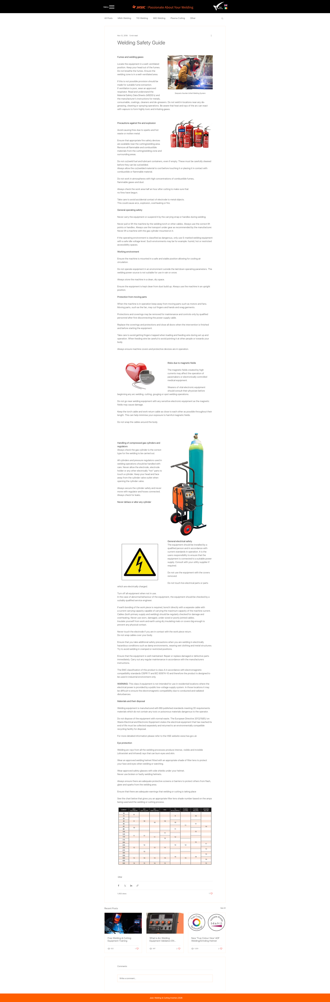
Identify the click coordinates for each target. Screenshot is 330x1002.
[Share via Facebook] (118, 885)
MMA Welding (124, 18)
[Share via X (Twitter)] (125, 885)
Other (192, 18)
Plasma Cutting (178, 18)
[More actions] (211, 35)
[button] (222, 18)
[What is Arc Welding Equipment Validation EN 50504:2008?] (165, 923)
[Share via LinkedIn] (131, 885)
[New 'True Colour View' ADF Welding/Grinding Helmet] (206, 923)
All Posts (108, 18)
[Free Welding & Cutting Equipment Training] (123, 923)
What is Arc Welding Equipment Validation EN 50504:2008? (162, 939)
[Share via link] (137, 885)
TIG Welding (142, 18)
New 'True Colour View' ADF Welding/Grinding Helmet (205, 939)
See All (223, 908)
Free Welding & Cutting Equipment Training (119, 939)
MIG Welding (159, 18)
